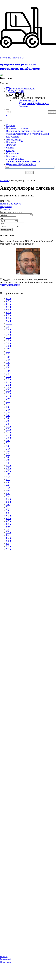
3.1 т (8, 426)
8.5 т (8, 540)
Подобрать (6, 230)
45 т (8, 487)
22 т (8, 404)
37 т (8, 454)
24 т (8, 410)
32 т (8, 443)
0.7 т (8, 315)
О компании (12, 153)
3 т (7, 423)
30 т (8, 440)
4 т (7, 462)
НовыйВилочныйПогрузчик (6, 959)
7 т (7, 529)
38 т (8, 457)
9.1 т (8, 546)
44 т (8, 485)
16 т (8, 365)
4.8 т (8, 468)
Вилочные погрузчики (12, 57)
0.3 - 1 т (10, 301)
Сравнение (6, 209)
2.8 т (8, 393)
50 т (8, 504)
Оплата (10, 147)
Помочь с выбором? (10, 203)
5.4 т (8, 499)
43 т (8, 482)
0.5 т (8, 309)
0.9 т (8, 320)
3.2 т (8, 429)
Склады (10, 150)
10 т (8, 348)
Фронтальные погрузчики (28, 133)
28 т (8, 418)
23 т (8, 407)
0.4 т (8, 306)
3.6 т (8, 437)
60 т (8, 526)
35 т (8, 448)
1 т (7, 326)
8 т (7, 535)
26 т (8, 415)
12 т (8, 354)
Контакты (11, 156)
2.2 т (8, 379)
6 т (7, 513)
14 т (8, 359)
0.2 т (8, 298)
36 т (8, 451)
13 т (8, 357)
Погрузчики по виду (17, 128)
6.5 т (8, 521)
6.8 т (8, 524)
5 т (7, 496)
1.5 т (8, 337)
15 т (8, 362)
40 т (8, 474)
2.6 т (8, 387)
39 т (8, 460)
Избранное (6, 206)
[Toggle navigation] (1, 120)
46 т (8, 490)
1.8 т (8, 345)
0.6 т (8, 312)
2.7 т (8, 390)
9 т (7, 543)
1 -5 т (9, 323)
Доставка (11, 145)
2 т (7, 373)
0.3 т (8, 304)
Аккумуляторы (14, 139)
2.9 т (8, 396)
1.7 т (8, 343)
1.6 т (8, 340)
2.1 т (8, 376)
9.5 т (8, 549)
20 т (8, 398)
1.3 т (8, 332)
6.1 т (8, 515)
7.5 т (8, 532)
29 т (8, 421)
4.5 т (8, 465)
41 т (8, 476)
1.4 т (8, 334)
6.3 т (8, 518)
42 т (8, 479)
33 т (8, 446)
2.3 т (8, 382)
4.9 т (8, 471)
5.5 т (8, 501)
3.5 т (8, 435)
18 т (8, 371)
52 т (8, 507)
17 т (8, 368)
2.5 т (8, 384)
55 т (8, 510)
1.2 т (8, 329)
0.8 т (8, 318)
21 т (8, 401)
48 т (8, 493)
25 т (8, 412)
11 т (8, 351)
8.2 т (8, 538)
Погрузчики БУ (14, 142)
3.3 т (8, 432)
